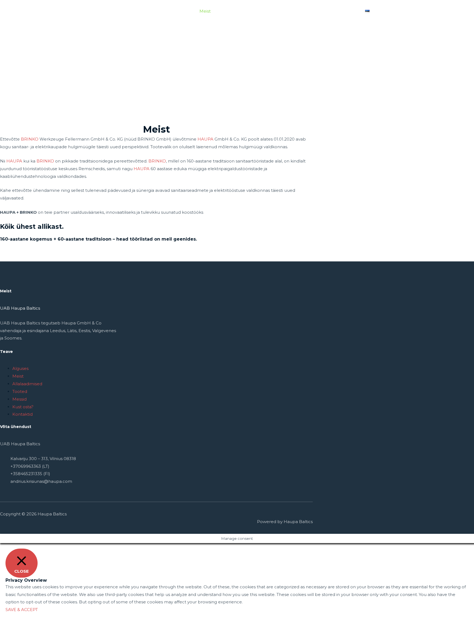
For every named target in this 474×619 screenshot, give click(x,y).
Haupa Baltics (102, 8)
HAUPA (205, 139)
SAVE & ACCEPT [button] (21, 609)
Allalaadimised (234, 11)
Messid (292, 11)
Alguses (183, 11)
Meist (205, 11)
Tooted (264, 11)
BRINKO (29, 139)
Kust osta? (317, 11)
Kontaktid (347, 11)
